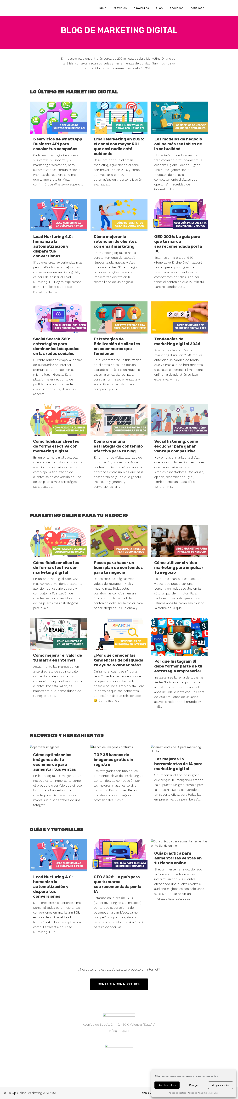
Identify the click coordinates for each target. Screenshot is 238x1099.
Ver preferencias (220, 1085)
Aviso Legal (214, 1093)
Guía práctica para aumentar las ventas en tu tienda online (178, 858)
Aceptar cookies (167, 1085)
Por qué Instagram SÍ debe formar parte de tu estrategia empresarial (178, 666)
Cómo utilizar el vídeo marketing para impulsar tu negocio (178, 567)
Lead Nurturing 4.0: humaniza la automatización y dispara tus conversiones (53, 246)
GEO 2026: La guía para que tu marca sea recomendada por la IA (178, 243)
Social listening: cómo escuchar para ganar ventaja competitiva (176, 446)
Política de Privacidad (197, 1093)
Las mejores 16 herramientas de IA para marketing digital (178, 764)
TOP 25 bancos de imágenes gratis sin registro (113, 759)
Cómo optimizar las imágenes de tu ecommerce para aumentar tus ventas (54, 762)
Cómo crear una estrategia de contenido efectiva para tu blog (118, 446)
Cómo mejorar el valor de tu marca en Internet (57, 657)
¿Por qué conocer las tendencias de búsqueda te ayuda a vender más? (118, 660)
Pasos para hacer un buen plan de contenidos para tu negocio (118, 567)
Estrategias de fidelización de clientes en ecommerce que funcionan (117, 346)
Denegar (193, 1085)
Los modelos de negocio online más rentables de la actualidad (178, 144)
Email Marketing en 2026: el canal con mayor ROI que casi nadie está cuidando (119, 146)
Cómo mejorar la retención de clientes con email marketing (115, 241)
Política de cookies (177, 1093)
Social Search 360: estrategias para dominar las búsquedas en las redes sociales (56, 346)
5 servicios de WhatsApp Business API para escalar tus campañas (57, 144)
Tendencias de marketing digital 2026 (177, 341)
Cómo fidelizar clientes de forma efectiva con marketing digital (56, 446)
